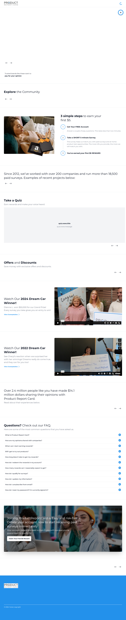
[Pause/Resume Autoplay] (121, 12)
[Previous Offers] (115, 272)
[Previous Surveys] (6, 183)
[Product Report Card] (11, 3)
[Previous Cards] (6, 63)
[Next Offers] (120, 272)
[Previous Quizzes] (112, 246)
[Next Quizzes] (117, 246)
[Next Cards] (11, 63)
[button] (63, 435)
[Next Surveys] (10, 183)
